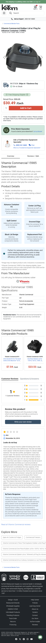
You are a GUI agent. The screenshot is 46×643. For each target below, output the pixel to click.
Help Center (35, 600)
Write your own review (23, 422)
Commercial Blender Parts (11, 23)
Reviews (35, 625)
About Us (35, 609)
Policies (35, 603)
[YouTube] (31, 639)
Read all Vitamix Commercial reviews (15, 524)
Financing (12, 625)
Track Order (13, 618)
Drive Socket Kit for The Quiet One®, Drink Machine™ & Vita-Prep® (12, 360)
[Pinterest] (24, 639)
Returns (13, 621)
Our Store (35, 618)
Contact (35, 615)
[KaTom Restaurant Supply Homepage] (9, 7)
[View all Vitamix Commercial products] (23, 281)
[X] (20, 639)
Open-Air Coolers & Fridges (12, 537)
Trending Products (12, 615)
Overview (10, 156)
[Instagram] (28, 639)
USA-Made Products (13, 612)
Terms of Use (15, 635)
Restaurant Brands (12, 603)
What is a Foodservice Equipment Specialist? (26, 148)
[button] (35, 7)
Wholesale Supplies (13, 606)
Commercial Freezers (33, 537)
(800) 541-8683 (21, 145)
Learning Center (34, 606)
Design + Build (13, 600)
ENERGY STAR (13, 609)
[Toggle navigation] (4, 13)
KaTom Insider (35, 621)
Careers (35, 612)
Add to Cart (25, 108)
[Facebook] (16, 639)
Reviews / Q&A (33, 156)
